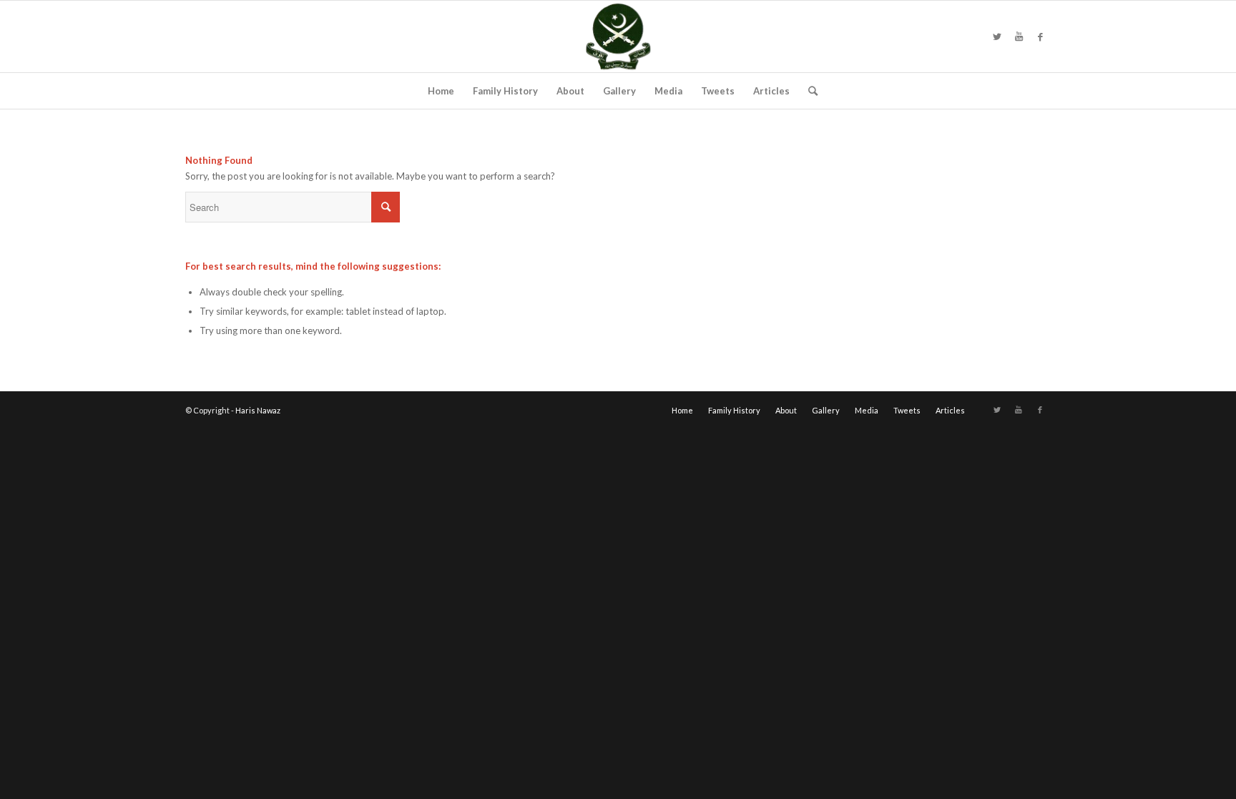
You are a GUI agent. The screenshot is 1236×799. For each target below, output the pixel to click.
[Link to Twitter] (997, 36)
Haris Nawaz (257, 410)
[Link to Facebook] (1040, 36)
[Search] (808, 91)
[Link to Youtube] (1018, 36)
